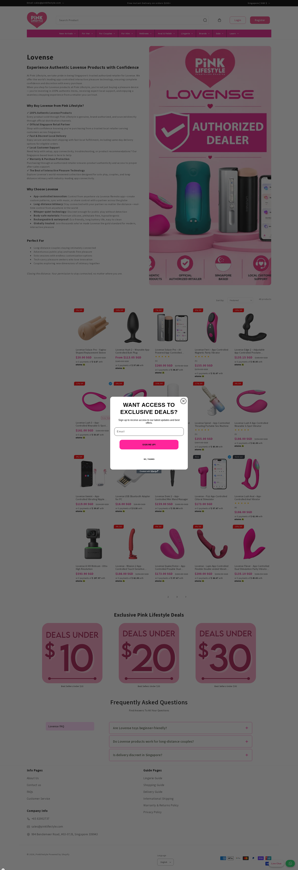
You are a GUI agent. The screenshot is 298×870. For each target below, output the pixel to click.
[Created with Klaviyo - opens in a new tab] (149, 471)
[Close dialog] (183, 401)
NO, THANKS (149, 459)
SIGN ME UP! (149, 444)
